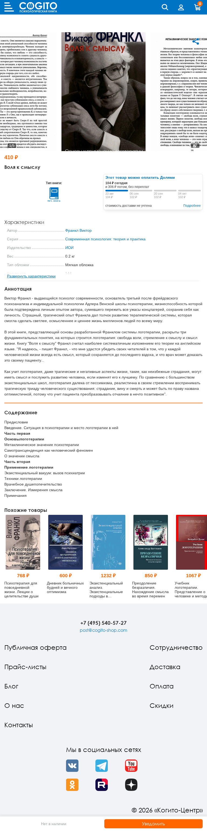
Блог (11, 686)
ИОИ (69, 247)
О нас (14, 705)
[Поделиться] (195, 41)
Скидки (162, 705)
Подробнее (192, 206)
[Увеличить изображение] (195, 145)
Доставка (165, 666)
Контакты (18, 725)
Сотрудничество (176, 647)
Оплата (162, 686)
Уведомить (153, 823)
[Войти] (181, 7)
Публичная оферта (35, 647)
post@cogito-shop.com (103, 630)
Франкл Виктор (78, 230)
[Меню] (9, 7)
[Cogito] (38, 7)
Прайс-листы (25, 666)
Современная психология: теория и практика (105, 239)
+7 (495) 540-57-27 (103, 623)
